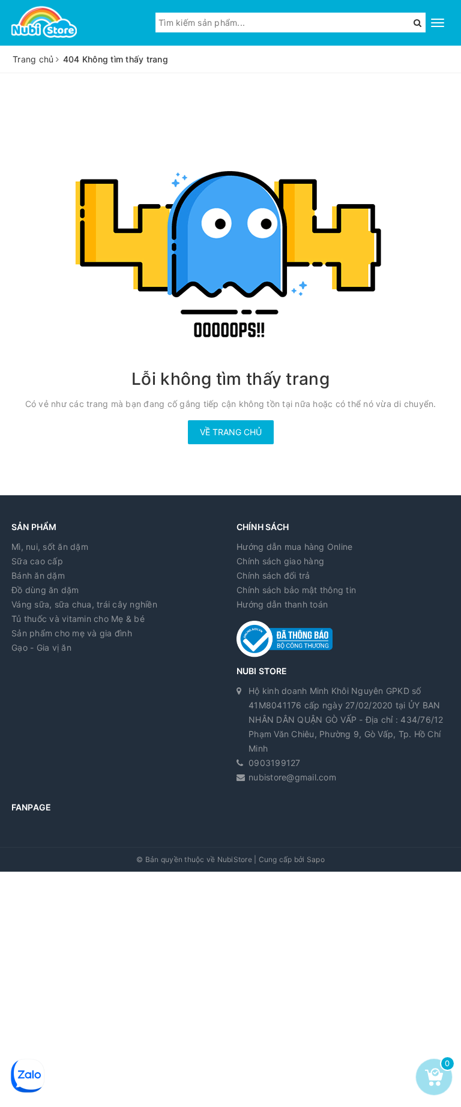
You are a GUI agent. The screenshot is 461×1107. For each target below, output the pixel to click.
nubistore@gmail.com (292, 777)
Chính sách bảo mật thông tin (296, 590)
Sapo (316, 859)
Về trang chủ (231, 432)
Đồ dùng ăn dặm (45, 590)
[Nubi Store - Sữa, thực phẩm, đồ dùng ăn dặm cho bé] (44, 23)
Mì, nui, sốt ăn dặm (49, 546)
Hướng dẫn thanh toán (282, 604)
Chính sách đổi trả (273, 575)
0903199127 (275, 763)
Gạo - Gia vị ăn (41, 647)
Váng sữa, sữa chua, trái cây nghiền (84, 604)
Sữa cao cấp (37, 561)
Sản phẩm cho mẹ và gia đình (71, 633)
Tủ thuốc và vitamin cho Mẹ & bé (78, 619)
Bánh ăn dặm (38, 575)
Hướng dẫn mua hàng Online (294, 546)
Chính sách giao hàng (280, 561)
